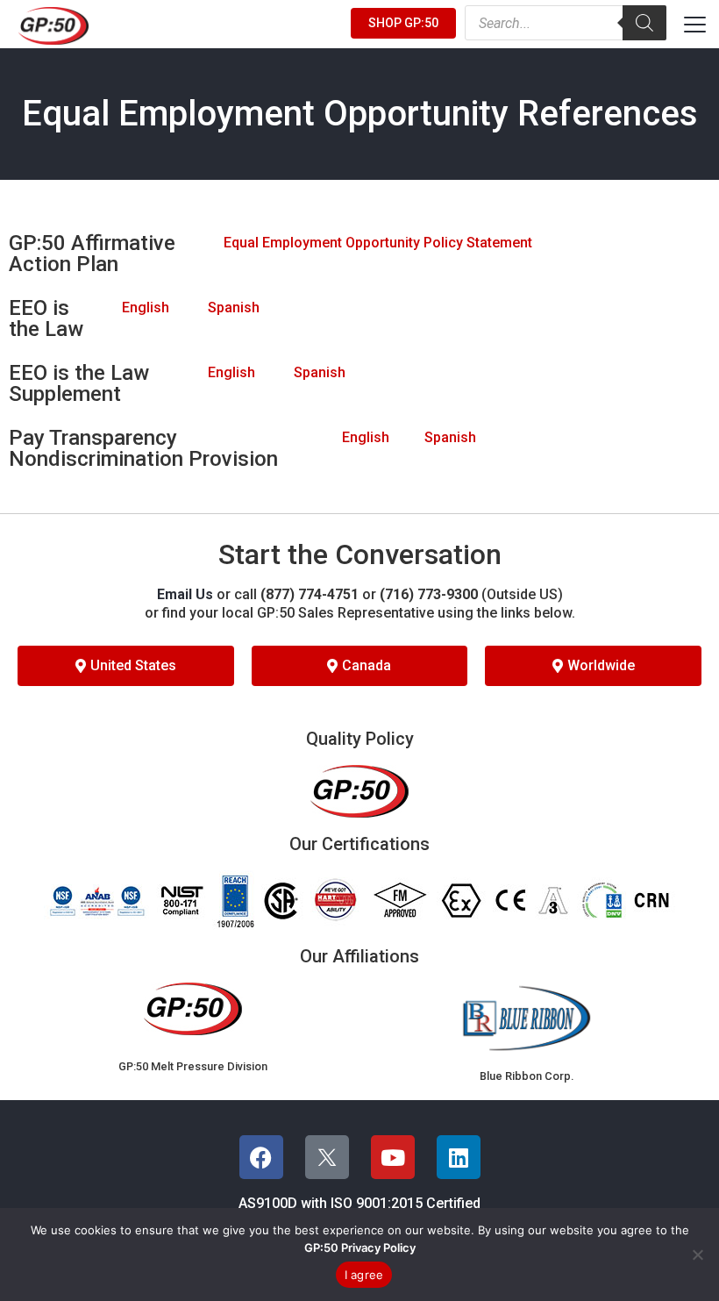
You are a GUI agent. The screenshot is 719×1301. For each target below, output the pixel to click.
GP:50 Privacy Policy (360, 1247)
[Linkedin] (459, 1157)
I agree (364, 1275)
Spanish (234, 307)
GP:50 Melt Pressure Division (192, 1066)
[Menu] (695, 24)
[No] (697, 1254)
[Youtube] (393, 1157)
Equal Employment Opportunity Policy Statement (378, 242)
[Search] (644, 22)
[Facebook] (261, 1157)
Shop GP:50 (403, 23)
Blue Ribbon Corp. (526, 1076)
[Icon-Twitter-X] (327, 1157)
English (145, 307)
